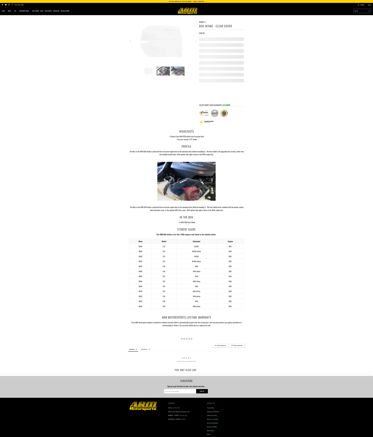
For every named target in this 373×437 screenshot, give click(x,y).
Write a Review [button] (238, 300)
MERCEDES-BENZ (24, 11)
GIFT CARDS (35, 11)
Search (208, 389)
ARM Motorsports (138, 401)
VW (15, 11)
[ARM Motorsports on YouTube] (6, 5)
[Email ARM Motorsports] (12, 5)
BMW (9, 11)
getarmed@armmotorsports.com (181, 366)
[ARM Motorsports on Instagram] (9, 5)
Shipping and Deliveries (213, 366)
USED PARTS (48, 11)
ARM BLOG (56, 11)
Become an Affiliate (212, 381)
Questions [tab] (144, 304)
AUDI (3, 11)
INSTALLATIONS (65, 11)
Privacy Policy (210, 362)
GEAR (41, 11)
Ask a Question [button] (221, 300)
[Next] (195, 41)
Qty (200, 44)
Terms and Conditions (212, 377)
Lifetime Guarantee (212, 370)
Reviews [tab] (131, 304)
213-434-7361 (19, 5)
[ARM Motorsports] (187, 11)
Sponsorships (210, 385)
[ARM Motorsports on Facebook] (2, 5)
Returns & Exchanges (212, 374)
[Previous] (130, 41)
